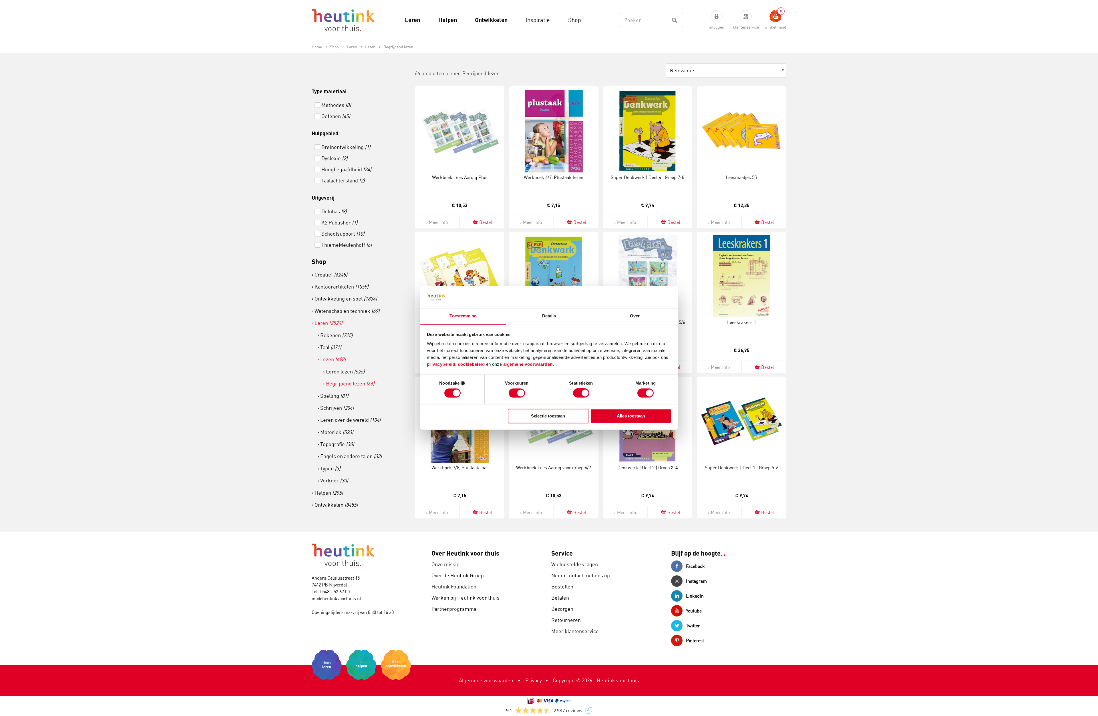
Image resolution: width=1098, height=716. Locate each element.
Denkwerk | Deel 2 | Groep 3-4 (647, 467)
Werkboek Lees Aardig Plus (460, 177)
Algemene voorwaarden (486, 680)
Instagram (696, 581)
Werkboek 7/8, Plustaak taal (459, 467)
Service (562, 553)
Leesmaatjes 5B (741, 177)
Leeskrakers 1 (741, 322)
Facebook (695, 566)
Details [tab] (549, 315)
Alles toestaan (631, 415)
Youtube (694, 611)
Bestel (485, 222)
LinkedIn (695, 596)
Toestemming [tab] (463, 315)
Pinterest (695, 640)
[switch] (517, 393)
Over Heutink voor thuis (465, 553)
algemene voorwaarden (528, 364)
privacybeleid (441, 364)
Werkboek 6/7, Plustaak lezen (553, 177)
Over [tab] (635, 315)
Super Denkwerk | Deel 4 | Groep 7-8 (647, 177)
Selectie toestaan (548, 415)
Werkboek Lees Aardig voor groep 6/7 (553, 467)
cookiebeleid (472, 364)
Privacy (533, 680)
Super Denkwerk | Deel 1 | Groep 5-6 (741, 467)
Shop (319, 262)
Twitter (693, 626)
